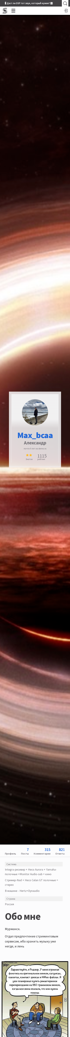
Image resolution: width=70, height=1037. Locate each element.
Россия (9, 904)
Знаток (29, 459)
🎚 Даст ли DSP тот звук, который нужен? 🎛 (29, 3)
